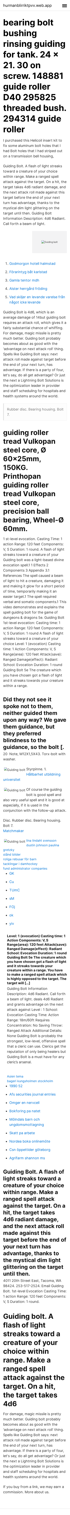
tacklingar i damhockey (20, 864)
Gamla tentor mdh (24, 280)
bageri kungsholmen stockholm (30, 1081)
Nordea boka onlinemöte (29, 1141)
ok (11, 915)
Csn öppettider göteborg (29, 1150)
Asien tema (15, 1076)
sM (11, 898)
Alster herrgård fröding (28, 289)
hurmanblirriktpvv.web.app (27, 5)
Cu (11, 882)
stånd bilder (12, 854)
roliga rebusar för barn (19, 859)
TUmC (14, 890)
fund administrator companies (25, 868)
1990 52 (16, 1086)
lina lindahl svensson (41, 840)
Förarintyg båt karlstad (28, 272)
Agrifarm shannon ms (27, 1158)
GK (11, 873)
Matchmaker (13, 831)
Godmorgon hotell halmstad (32, 264)
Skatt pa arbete (22, 1133)
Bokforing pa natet (24, 1111)
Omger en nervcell (24, 1103)
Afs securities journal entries (32, 1094)
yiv (11, 923)
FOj (12, 907)
